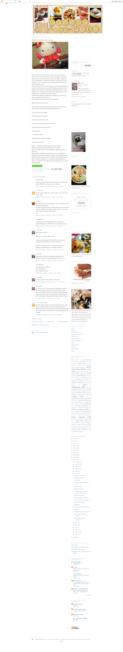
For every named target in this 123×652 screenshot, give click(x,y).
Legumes (74, 398)
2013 (74, 443)
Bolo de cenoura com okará (81, 497)
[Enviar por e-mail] (54, 169)
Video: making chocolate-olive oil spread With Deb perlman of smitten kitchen (81, 583)
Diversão (73, 385)
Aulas (74, 363)
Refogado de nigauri (79, 478)
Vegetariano (84, 429)
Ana (37, 201)
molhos (72, 405)
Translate (83, 76)
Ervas (88, 387)
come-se (75, 567)
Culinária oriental (75, 338)
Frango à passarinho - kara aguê (82, 507)
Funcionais (87, 392)
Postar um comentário (37, 318)
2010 (74, 450)
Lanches (74, 396)
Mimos (87, 404)
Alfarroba (76, 361)
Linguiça (73, 400)
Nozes (80, 407)
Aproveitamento (83, 361)
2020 (74, 438)
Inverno (87, 394)
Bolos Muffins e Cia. (83, 369)
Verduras (75, 431)
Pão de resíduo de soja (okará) (81, 500)
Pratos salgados (75, 349)
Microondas (73, 403)
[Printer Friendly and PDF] (37, 167)
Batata (79, 363)
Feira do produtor (77, 391)
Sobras (79, 424)
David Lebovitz (77, 580)
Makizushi (77, 480)
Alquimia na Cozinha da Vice (80, 589)
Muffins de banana (78, 489)
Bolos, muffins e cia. (76, 332)
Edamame (76, 509)
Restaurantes (86, 421)
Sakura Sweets (80, 422)
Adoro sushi (74, 545)
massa (72, 402)
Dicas (88, 382)
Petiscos (79, 415)
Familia (89, 389)
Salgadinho (73, 424)
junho (76, 522)
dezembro (77, 461)
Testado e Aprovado (78, 426)
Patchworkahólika (78, 604)
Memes (73, 342)
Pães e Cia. (79, 411)
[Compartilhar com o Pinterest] (61, 169)
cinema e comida (74, 377)
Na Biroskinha (77, 562)
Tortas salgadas (81, 428)
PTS (72, 421)
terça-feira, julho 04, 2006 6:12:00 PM (49, 226)
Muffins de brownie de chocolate (82, 511)
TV (89, 428)
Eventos (83, 389)
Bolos (42, 170)
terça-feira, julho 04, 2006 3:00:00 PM (49, 197)
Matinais (80, 402)
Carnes (73, 373)
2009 (74, 452)
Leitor (81, 398)
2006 (74, 459)
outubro (77, 466)
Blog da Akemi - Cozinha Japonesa (80, 547)
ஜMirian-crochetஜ (78, 614)
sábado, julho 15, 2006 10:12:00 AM (48, 298)
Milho (82, 403)
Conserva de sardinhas (79, 502)
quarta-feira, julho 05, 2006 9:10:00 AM (50, 260)
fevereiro (77, 532)
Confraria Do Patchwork (79, 609)
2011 (74, 448)
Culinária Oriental (76, 382)
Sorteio (89, 424)
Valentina (38, 190)
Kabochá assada (78, 486)
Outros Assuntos (77, 409)
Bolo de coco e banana (79, 475)
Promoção (86, 419)
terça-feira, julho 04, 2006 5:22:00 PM (49, 215)
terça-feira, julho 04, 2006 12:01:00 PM (49, 186)
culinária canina (86, 380)
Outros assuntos (75, 344)
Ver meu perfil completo (79, 96)
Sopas (84, 424)
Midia (78, 403)
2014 (74, 441)
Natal (75, 407)
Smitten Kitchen (77, 574)
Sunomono (77, 504)
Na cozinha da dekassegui (77, 549)
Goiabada (73, 394)
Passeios (80, 413)
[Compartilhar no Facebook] (59, 169)
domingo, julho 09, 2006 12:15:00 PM (48, 273)
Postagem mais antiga (63, 321)
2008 (74, 455)
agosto (76, 471)
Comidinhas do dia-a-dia (77, 334)
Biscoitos (80, 365)
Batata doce (87, 363)
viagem (80, 431)
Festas (83, 391)
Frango (73, 392)
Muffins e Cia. (87, 405)
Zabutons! (75, 605)
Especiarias (74, 389)
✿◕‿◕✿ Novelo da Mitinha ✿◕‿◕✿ (80, 618)
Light (87, 398)
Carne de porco (85, 372)
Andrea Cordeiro (40, 302)
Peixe (85, 413)
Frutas (79, 392)
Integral (80, 394)
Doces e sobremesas (76, 340)
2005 (74, 537)
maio (76, 525)
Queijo (77, 421)
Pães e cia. (73, 347)
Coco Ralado (83, 377)
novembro (77, 464)
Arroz (90, 361)
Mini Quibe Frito (77, 563)
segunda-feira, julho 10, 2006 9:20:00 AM (50, 282)
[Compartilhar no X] (58, 169)
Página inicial (50, 321)
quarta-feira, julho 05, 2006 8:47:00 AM (50, 250)
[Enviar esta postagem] (51, 169)
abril (76, 527)
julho (76, 473)
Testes (85, 426)
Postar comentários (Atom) (42, 325)
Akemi (41, 169)
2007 (74, 457)
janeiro (76, 534)
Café (77, 372)
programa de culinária (76, 419)
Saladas (87, 422)
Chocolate (80, 375)
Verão (90, 429)
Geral (72, 328)
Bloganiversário (81, 367)
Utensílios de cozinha (75, 429)
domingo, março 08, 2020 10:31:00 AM (49, 314)
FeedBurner (84, 206)
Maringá (88, 400)
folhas (88, 391)
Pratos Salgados (78, 417)
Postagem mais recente (37, 321)
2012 (74, 445)
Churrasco (88, 375)
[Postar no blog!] (56, 169)
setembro (77, 468)
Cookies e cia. (74, 336)
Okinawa (87, 407)
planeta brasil (87, 415)
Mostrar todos (88, 595)
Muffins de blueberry (79, 495)
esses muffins (39, 82)
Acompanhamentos (86, 359)
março (76, 529)
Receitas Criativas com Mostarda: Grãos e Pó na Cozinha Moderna (80, 590)
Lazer (87, 396)
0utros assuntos (75, 359)
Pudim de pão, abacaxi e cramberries (80, 519)
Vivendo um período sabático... (80, 610)
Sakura (72, 422)
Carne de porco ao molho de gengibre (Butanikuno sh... (81, 492)
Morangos (78, 405)
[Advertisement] (47, 349)
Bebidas (73, 330)
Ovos (90, 409)
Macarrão (81, 400)
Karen (37, 254)
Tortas (72, 351)
